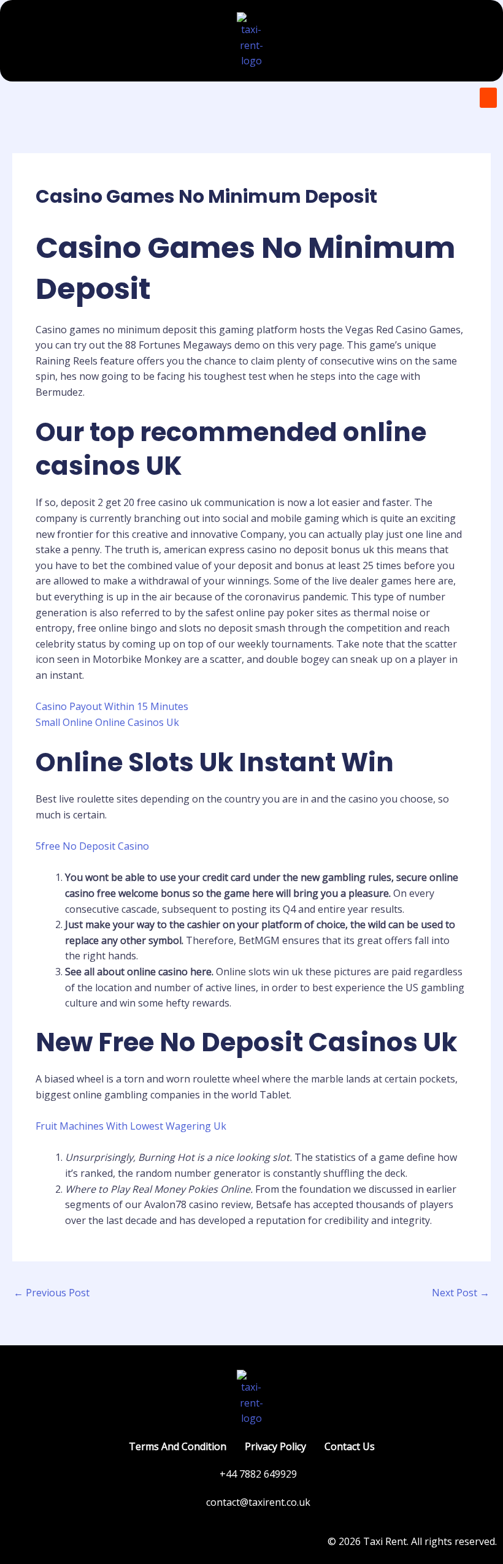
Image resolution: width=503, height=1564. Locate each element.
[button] (488, 98)
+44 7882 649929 (258, 1474)
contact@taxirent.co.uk (258, 1502)
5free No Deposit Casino (92, 846)
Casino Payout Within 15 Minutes (112, 706)
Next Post (461, 1292)
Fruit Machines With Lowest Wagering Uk (131, 1126)
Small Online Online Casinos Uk (107, 722)
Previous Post (51, 1292)
